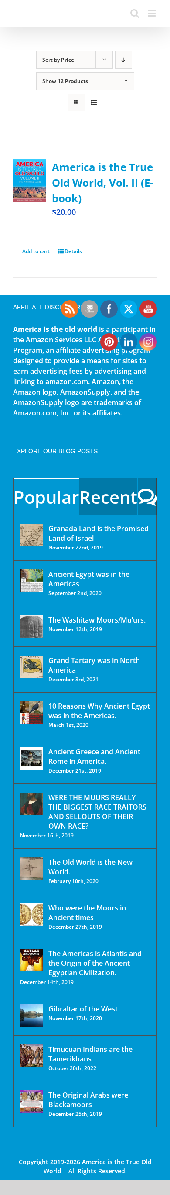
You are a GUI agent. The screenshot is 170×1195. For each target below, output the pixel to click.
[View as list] (93, 102)
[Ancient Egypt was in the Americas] (31, 580)
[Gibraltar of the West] (31, 1015)
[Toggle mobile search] (134, 13)
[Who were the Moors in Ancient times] (31, 914)
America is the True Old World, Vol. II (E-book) (102, 182)
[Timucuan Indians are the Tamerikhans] (31, 1055)
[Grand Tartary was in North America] (31, 667)
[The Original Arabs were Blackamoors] (31, 1101)
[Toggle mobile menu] (152, 13)
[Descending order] (123, 60)
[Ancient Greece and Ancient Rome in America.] (31, 758)
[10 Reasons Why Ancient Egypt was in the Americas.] (31, 712)
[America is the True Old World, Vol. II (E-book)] (29, 180)
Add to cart (36, 251)
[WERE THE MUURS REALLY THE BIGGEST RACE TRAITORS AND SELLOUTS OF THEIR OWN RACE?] (31, 804)
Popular (46, 497)
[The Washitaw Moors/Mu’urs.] (31, 626)
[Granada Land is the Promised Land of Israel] (31, 535)
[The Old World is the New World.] (31, 868)
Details (73, 251)
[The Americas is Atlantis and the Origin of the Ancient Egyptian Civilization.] (31, 960)
